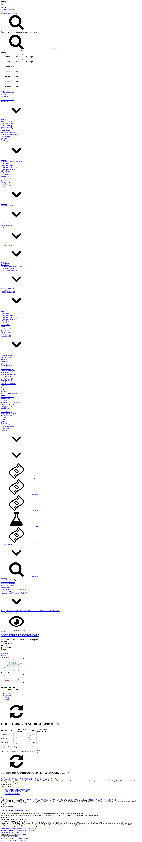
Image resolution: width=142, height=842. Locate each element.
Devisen (34, 542)
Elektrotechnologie (7, 369)
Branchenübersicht (7, 206)
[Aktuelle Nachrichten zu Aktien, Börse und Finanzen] (9, 13)
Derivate (35, 510)
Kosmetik (4, 400)
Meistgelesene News (7, 127)
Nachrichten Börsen (7, 830)
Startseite (4, 94)
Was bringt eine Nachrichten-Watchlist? (14, 589)
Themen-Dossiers (6, 142)
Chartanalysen (5, 136)
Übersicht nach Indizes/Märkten (11, 162)
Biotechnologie (6, 361)
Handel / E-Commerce (8, 384)
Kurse (7, 697)
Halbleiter (4, 382)
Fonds (34, 478)
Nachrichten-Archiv (12, 832)
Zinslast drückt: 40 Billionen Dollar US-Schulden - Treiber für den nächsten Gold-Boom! (30, 779)
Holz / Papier (5, 387)
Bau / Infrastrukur (6, 357)
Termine (3, 140)
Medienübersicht (6, 225)
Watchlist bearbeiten (7, 585)
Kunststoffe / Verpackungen (10, 402)
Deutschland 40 (6, 163)
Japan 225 (4, 184)
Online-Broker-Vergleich (9, 270)
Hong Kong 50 (6, 186)
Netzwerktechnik (6, 415)
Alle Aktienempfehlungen (9, 134)
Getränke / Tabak (6, 380)
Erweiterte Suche (8, 92)
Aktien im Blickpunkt (8, 121)
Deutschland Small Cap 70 (9, 165)
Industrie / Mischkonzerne (9, 393)
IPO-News (4, 138)
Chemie (3, 363)
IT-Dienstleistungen (7, 397)
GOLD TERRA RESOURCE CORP (17, 790)
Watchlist (35, 576)
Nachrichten (5, 96)
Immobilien (4, 391)
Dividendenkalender (7, 268)
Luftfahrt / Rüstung (7, 406)
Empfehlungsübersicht (8, 132)
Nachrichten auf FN (7, 100)
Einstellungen (5, 587)
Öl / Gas (3, 417)
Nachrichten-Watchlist (8, 582)
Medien (3, 223)
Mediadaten (22, 834)
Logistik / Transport (7, 404)
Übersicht (4, 290)
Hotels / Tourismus (7, 389)
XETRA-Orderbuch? (8, 292)
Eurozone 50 (5, 176)
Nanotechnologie (6, 412)
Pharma (3, 419)
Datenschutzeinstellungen (9, 834)
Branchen (4, 204)
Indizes (3, 160)
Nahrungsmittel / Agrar (8, 414)
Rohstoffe (4, 421)
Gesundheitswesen (7, 378)
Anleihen (35, 494)
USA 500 (4, 173)
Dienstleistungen (6, 365)
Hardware (4, 385)
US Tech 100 (5, 175)
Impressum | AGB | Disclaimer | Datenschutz (15, 838)
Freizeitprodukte (6, 376)
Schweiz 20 (5, 180)
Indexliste (4, 312)
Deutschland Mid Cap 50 (9, 167)
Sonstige (3, 655)
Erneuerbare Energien (8, 371)
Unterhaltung (5, 428)
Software (4, 423)
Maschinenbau (5, 408)
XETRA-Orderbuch (7, 288)
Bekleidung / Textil (7, 359)
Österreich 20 (5, 182)
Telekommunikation (7, 427)
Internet (3, 395)
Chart (7, 699)
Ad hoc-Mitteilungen (8, 9)
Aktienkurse (5, 263)
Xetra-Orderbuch (16, 829)
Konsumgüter (5, 399)
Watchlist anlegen (6, 591)
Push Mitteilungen (7, 613)
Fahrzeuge (4, 372)
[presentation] (6, 701)
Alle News (4, 102)
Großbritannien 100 (7, 178)
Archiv (3, 227)
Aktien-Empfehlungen (21, 830)
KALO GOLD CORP (12, 794)
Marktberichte (5, 131)
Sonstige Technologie (8, 425)
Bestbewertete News (7, 125)
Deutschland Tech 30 (8, 169)
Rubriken (4, 119)
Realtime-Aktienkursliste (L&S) (11, 267)
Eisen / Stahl (5, 367)
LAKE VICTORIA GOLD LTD (16, 792)
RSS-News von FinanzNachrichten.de (13, 840)
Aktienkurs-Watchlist (8, 584)
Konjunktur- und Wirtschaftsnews (12, 129)
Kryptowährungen (7, 544)
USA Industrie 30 (6, 171)
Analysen (8, 695)
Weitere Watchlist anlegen (9, 580)
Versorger (4, 430)
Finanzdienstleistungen (8, 374)
